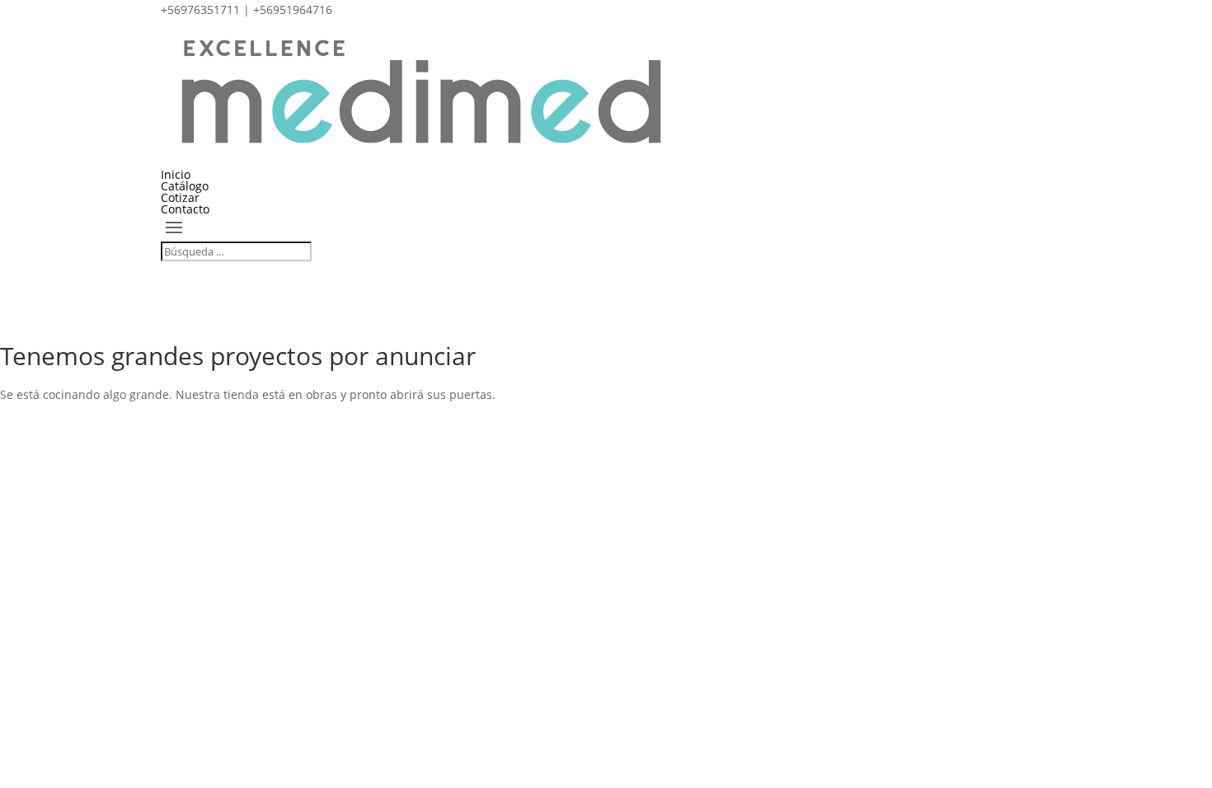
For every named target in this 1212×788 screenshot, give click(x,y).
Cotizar (180, 197)
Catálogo (185, 186)
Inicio (175, 174)
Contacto (185, 209)
